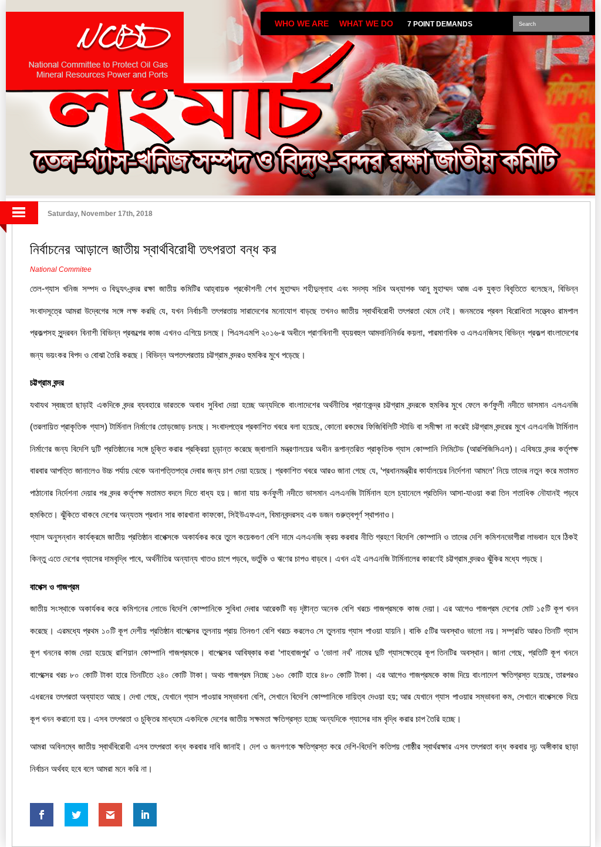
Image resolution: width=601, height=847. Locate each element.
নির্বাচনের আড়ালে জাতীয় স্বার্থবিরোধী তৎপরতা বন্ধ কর (153, 249)
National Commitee (61, 269)
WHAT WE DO (366, 23)
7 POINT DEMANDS (439, 24)
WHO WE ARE (302, 23)
